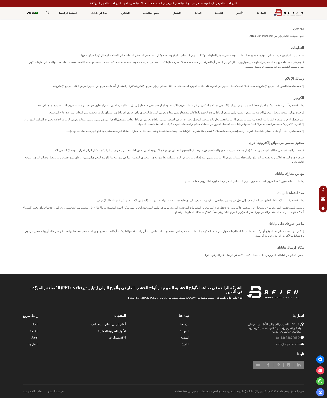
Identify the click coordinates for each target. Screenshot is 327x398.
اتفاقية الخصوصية (33, 391)
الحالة (198, 12)
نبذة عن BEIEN (99, 12)
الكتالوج (125, 12)
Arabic (31, 12)
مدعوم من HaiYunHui (187, 391)
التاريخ (185, 344)
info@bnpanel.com (288, 344)
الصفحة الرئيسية (68, 12)
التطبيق (177, 12)
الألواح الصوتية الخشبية (112, 331)
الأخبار (239, 12)
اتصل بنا (261, 12)
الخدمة (219, 12)
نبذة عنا (184, 324)
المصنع (185, 337)
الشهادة (184, 331)
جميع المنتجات (151, 12)
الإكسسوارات (117, 337)
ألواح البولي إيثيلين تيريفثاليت (108, 324)
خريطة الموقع (56, 391)
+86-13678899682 (288, 337)
